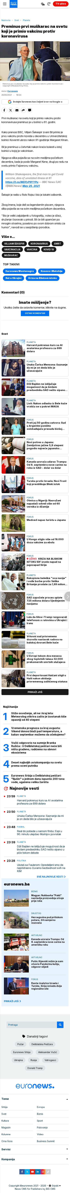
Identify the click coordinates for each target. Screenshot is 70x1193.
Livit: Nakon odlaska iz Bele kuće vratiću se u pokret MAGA (47, 405)
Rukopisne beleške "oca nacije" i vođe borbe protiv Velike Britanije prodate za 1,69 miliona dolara (46, 581)
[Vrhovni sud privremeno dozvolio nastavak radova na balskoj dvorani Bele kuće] (13, 639)
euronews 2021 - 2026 (34, 1185)
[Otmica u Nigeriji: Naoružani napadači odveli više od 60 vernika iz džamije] (13, 504)
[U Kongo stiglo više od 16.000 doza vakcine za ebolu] (13, 542)
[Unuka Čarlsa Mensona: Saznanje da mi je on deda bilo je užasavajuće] (13, 368)
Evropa (41, 1107)
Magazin (6, 1127)
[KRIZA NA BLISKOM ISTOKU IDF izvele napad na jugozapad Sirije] (13, 562)
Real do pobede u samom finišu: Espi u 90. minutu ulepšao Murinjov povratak (39, 833)
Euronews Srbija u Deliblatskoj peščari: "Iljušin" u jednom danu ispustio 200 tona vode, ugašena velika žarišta (37, 779)
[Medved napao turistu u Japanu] (13, 523)
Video (40, 1134)
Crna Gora (6, 1141)
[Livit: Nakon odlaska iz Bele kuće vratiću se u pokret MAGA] (13, 406)
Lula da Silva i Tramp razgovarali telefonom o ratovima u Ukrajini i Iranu (47, 620)
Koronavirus (39, 243)
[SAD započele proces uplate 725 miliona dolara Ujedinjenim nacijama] (13, 601)
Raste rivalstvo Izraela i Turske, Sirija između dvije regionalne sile (46, 986)
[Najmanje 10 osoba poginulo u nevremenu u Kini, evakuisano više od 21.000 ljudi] (3, 596)
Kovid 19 (49, 249)
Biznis (34, 891)
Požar (20, 1044)
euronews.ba (17, 884)
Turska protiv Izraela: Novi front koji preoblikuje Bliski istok (46, 482)
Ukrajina (18, 1060)
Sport (40, 1120)
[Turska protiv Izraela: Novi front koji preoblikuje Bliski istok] (13, 484)
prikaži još (35, 692)
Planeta (26, 20)
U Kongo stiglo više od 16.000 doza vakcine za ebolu (45, 541)
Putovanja (42, 1127)
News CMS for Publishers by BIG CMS (35, 1188)
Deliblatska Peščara (42, 1044)
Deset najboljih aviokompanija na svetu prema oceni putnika (36, 764)
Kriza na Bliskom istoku (42, 278)
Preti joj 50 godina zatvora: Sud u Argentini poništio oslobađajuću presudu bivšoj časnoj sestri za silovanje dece (46, 425)
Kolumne (6, 1134)
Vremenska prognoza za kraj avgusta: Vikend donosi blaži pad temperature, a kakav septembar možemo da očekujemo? (38, 731)
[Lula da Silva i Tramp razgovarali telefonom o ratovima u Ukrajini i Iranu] (13, 620)
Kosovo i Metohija (52, 271)
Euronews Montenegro (20, 271)
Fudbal (21, 827)
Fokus (30, 420)
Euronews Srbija (21, 1052)
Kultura (5, 1120)
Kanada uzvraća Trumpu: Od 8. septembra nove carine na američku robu (48, 942)
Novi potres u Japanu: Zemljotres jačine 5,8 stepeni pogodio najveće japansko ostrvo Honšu (45, 445)
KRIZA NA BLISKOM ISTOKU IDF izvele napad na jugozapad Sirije (44, 561)
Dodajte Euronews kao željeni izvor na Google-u (37, 101)
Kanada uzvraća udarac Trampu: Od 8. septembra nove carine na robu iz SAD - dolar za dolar (47, 464)
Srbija (4, 1107)
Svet (16, 20)
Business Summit (46, 1141)
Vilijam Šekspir (14, 243)
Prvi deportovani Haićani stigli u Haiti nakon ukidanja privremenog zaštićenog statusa (47, 678)
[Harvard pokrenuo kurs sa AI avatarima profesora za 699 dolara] (13, 348)
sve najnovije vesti (50, 876)
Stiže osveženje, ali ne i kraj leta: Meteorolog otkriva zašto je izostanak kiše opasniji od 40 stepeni (38, 716)
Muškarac (11, 255)
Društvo (36, 913)
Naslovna (5, 20)
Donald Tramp (35, 1068)
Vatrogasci (50, 1060)
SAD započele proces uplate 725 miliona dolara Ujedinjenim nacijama (46, 600)
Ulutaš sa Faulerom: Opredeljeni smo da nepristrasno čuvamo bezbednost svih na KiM (41, 868)
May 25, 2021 (31, 186)
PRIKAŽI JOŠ (11, 1001)
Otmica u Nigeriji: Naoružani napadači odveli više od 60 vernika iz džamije (44, 503)
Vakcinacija (12, 249)
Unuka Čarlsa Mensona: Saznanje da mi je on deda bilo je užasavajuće (47, 367)
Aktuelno (36, 935)
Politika (21, 860)
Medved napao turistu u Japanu (46, 519)
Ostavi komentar (35, 313)
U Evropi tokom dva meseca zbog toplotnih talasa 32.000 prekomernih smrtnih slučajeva (46, 659)
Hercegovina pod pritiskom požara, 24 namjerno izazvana (47, 920)
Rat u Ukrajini (13, 278)
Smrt (57, 243)
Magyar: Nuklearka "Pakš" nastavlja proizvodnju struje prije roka (47, 898)
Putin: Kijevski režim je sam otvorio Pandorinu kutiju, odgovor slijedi (47, 964)
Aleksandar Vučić (47, 1052)
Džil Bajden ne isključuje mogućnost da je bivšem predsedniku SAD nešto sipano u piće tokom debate (47, 387)
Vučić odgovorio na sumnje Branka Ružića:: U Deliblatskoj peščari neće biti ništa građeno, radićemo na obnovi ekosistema (36, 747)
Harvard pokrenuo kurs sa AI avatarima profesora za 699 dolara (45, 348)
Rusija (34, 1060)
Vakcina (32, 249)
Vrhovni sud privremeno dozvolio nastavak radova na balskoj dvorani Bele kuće (44, 639)
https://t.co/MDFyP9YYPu (21, 182)
